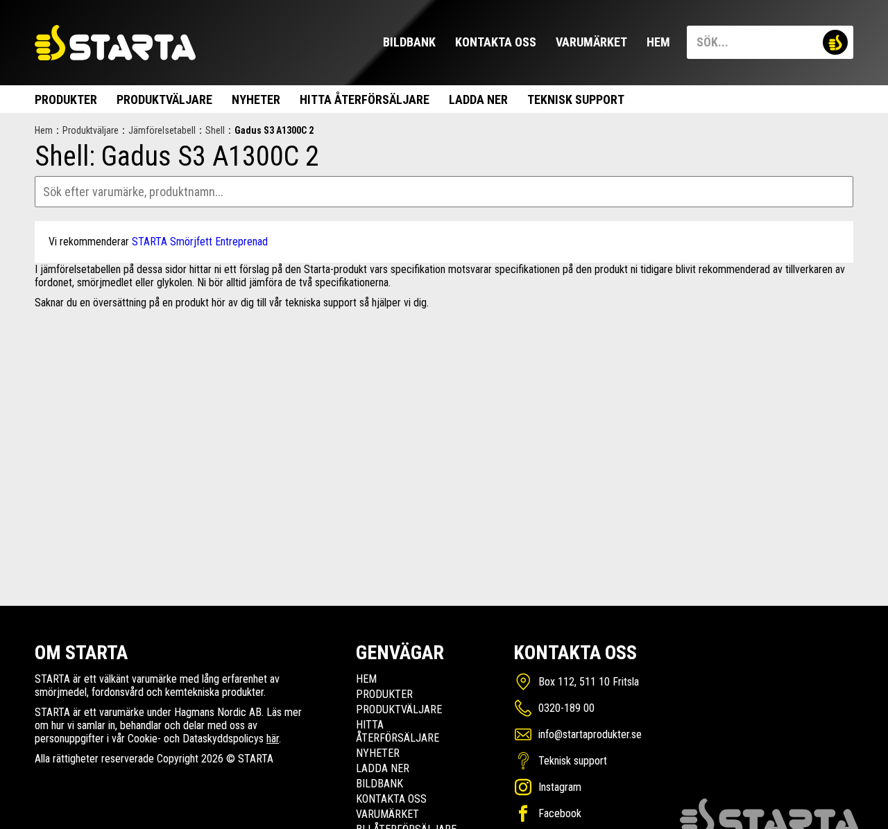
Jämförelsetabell (162, 130)
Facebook (559, 813)
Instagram (559, 787)
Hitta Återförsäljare (364, 99)
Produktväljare (164, 99)
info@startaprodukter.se (590, 734)
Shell (215, 130)
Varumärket (591, 42)
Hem (658, 42)
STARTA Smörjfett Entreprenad (200, 241)
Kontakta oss (495, 42)
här (272, 738)
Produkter (66, 99)
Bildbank (409, 42)
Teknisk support (575, 99)
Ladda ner (478, 99)
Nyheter (256, 99)
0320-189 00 (566, 708)
